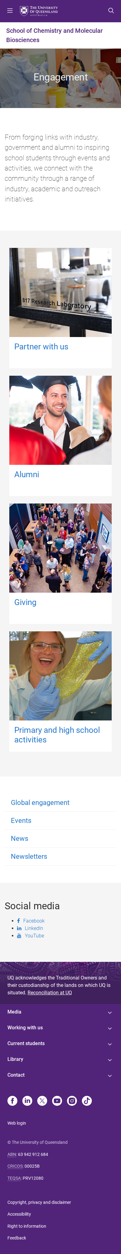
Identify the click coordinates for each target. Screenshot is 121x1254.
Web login (16, 1123)
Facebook (34, 920)
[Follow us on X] (42, 1101)
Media (14, 1012)
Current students (26, 1043)
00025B (32, 1166)
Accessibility (19, 1214)
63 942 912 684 (33, 1154)
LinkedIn (34, 928)
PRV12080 (33, 1178)
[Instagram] (72, 1101)
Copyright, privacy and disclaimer (39, 1202)
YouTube (34, 935)
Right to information (26, 1226)
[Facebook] (12, 1101)
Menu (10, 11)
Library (15, 1059)
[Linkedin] (27, 1101)
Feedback (16, 1237)
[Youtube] (57, 1101)
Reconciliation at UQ (50, 993)
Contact (16, 1075)
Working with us (25, 1028)
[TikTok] (87, 1101)
